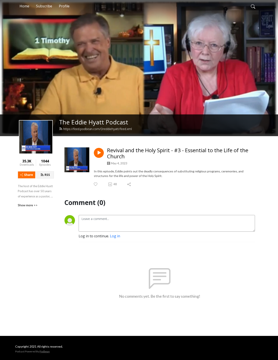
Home (24, 6)
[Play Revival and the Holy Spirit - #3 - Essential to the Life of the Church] (99, 153)
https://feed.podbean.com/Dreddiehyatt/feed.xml (97, 129)
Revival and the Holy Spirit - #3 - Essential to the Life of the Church (177, 153)
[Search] (253, 6)
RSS (47, 175)
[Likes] (95, 184)
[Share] (129, 184)
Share (28, 175)
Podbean (45, 351)
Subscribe (44, 6)
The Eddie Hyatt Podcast (93, 122)
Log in (115, 236)
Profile (64, 6)
